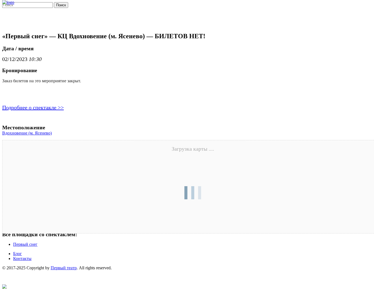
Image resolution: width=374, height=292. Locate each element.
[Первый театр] (8, 2)
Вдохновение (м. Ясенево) (27, 133)
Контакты (22, 258)
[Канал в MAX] (4, 287)
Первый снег (25, 244)
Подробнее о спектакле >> (33, 107)
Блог (17, 253)
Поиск (61, 5)
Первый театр (64, 267)
